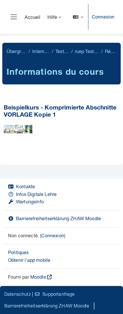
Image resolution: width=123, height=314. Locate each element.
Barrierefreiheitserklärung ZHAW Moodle (58, 218)
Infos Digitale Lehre (36, 194)
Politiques (18, 252)
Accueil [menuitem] (32, 17)
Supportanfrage (58, 294)
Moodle (38, 276)
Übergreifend (16, 51)
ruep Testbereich (87, 51)
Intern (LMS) (40, 51)
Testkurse (62, 51)
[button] (78, 17)
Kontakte (25, 186)
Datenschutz (17, 294)
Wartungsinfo (30, 201)
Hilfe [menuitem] (52, 17)
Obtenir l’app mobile (29, 260)
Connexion (103, 16)
